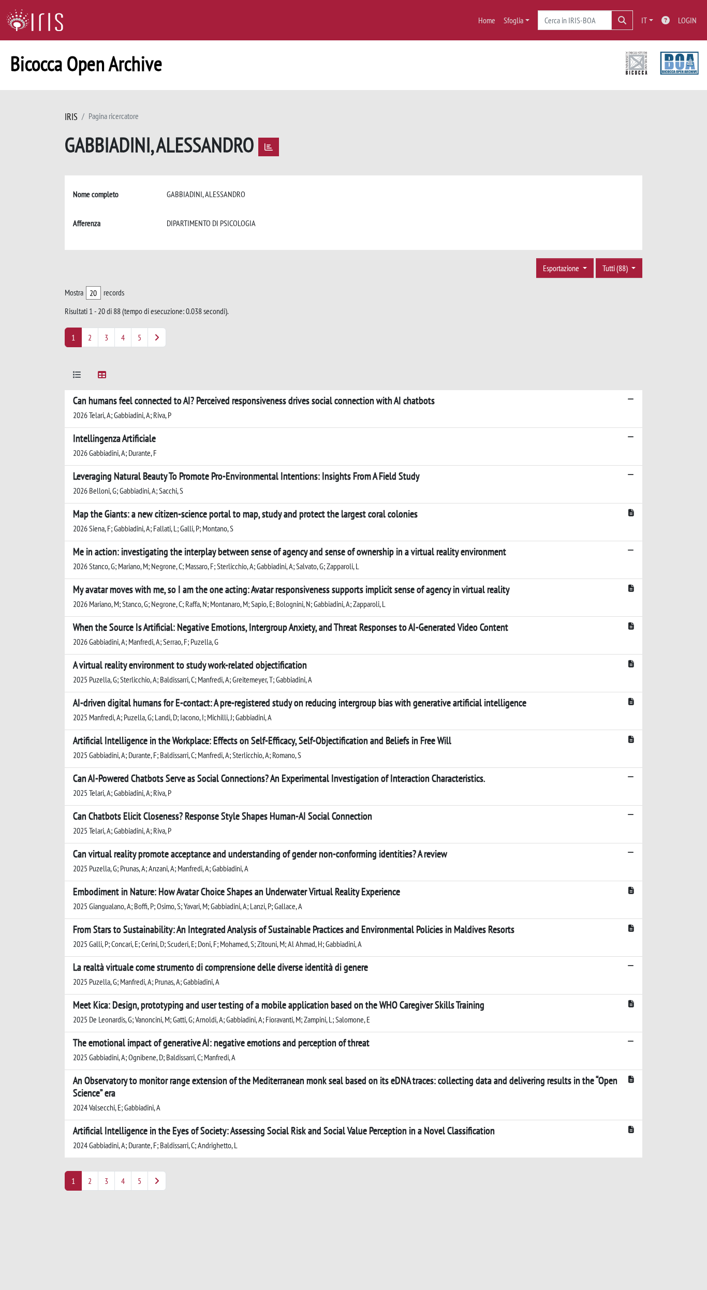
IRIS (71, 117)
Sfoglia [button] (513, 20)
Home (486, 20)
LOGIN (687, 20)
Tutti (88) (615, 268)
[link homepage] (38, 20)
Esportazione (562, 268)
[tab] (77, 376)
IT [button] (644, 20)
